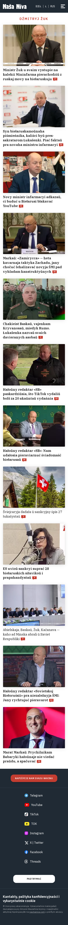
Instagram (37, 833)
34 (39, 761)
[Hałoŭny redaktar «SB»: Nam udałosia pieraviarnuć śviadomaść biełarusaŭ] (34, 433)
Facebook (36, 852)
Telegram (36, 795)
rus (52, 6)
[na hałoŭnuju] (14, 6)
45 (24, 459)
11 (61, 144)
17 (55, 79)
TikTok (34, 814)
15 (21, 206)
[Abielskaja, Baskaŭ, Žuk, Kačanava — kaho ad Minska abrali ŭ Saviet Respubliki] (34, 612)
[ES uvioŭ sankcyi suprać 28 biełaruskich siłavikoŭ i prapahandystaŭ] (34, 551)
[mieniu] (63, 6)
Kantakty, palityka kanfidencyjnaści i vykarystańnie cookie (31, 899)
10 (56, 398)
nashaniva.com (37, 911)
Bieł (38, 6)
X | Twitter (36, 842)
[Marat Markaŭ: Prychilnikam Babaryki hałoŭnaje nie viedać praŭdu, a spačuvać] (34, 735)
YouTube (36, 805)
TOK (34, 824)
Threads (35, 861)
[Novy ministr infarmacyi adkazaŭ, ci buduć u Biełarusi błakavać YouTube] (34, 179)
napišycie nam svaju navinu (34, 778)
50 (51, 700)
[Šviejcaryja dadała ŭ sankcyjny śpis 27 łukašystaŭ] (34, 492)
